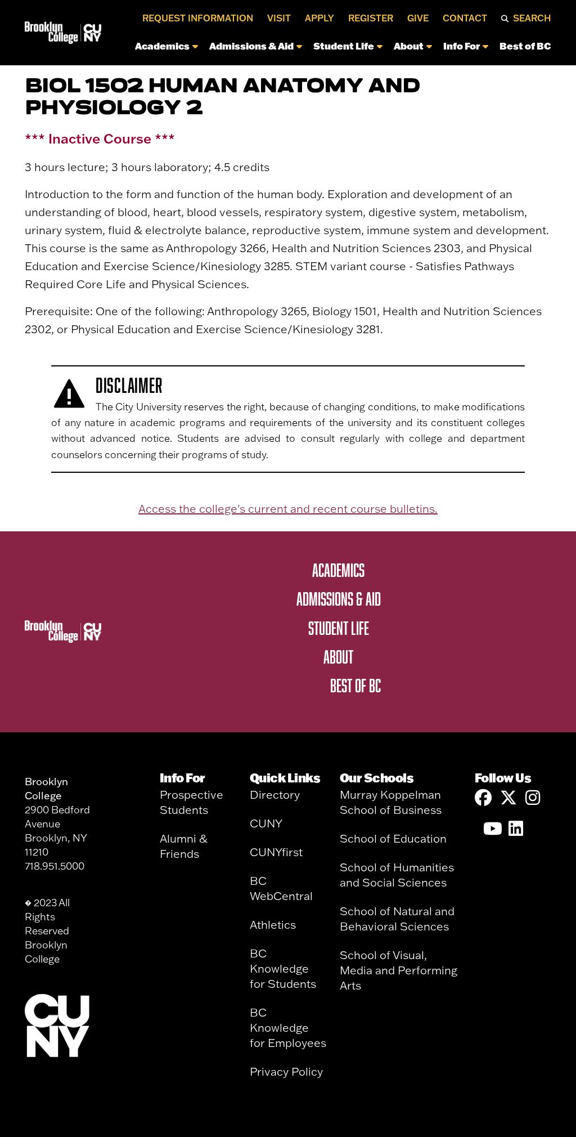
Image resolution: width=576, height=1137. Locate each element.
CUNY (266, 823)
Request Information (197, 18)
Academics (162, 45)
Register (370, 18)
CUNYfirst (276, 852)
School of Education (393, 838)
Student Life (343, 45)
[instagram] (533, 798)
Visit (279, 18)
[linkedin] (516, 829)
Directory (275, 794)
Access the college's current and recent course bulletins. (288, 509)
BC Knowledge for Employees (288, 1027)
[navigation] (329, 48)
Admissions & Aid (251, 45)
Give (418, 18)
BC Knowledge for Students (283, 968)
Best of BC (525, 45)
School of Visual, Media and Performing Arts (398, 970)
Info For (461, 45)
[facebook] (483, 798)
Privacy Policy (286, 1071)
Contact (465, 18)
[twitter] (508, 798)
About (409, 45)
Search (532, 18)
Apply (319, 18)
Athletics (273, 924)
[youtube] (491, 829)
